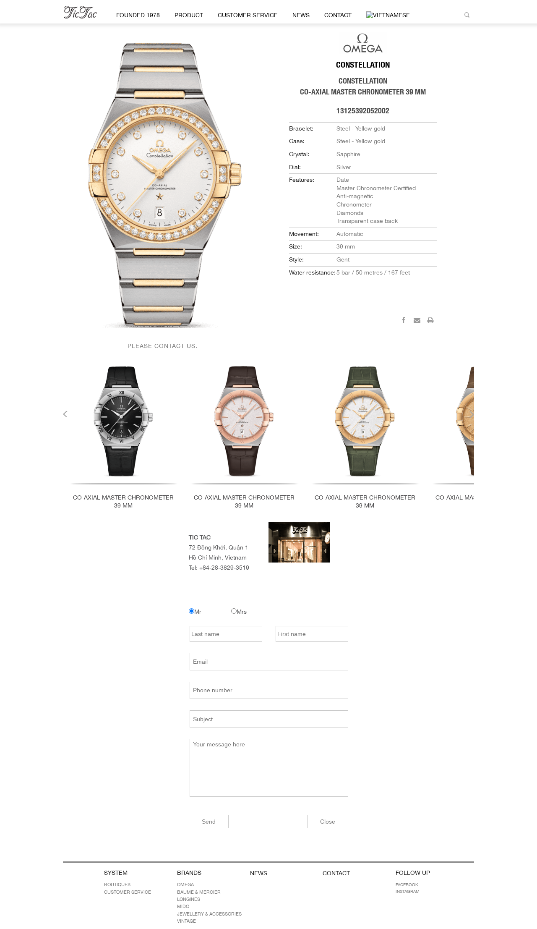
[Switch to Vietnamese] (386, 15)
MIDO (183, 906)
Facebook (407, 884)
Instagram (408, 891)
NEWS (301, 15)
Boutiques (117, 884)
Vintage (186, 921)
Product (189, 15)
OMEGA (185, 884)
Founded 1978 (138, 15)
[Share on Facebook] (403, 321)
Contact (338, 15)
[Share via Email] (417, 321)
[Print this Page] (430, 321)
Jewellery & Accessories (209, 913)
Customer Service (248, 15)
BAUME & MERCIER (199, 892)
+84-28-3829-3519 (224, 567)
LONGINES (188, 899)
